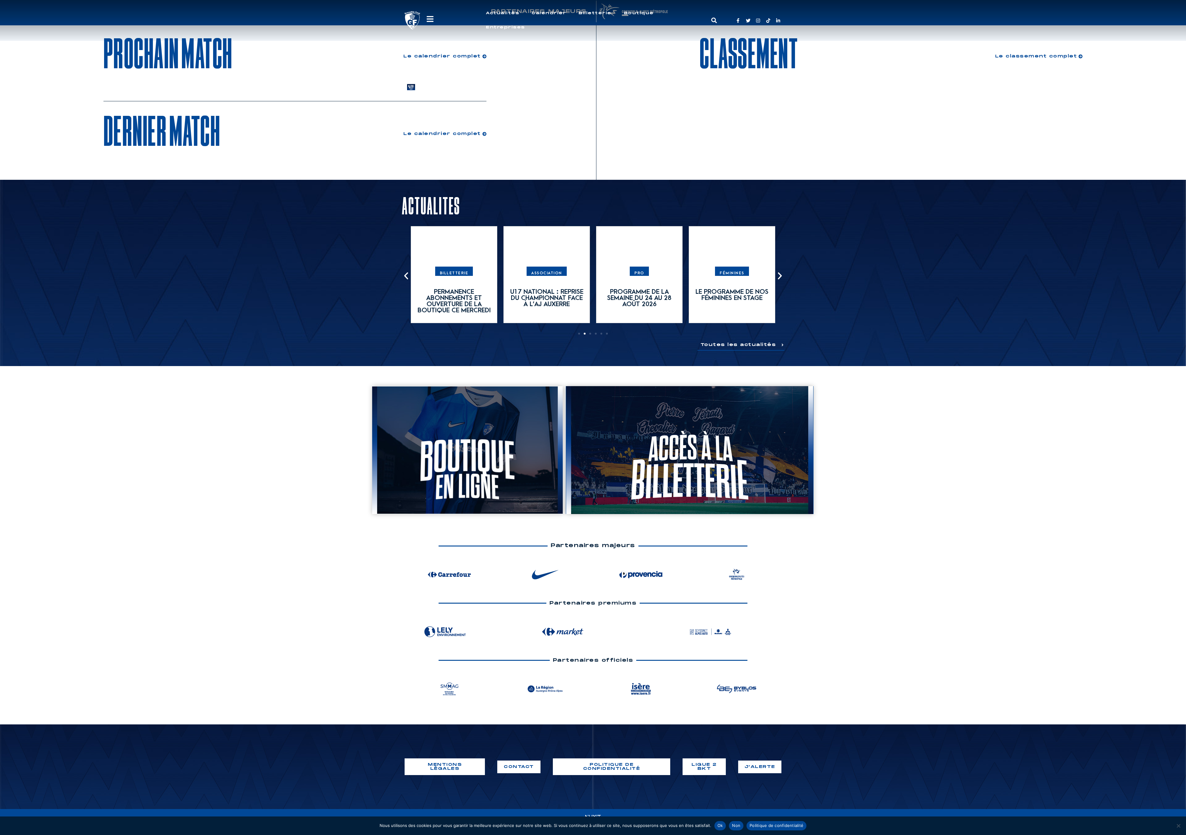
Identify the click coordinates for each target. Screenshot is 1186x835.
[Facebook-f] (738, 20)
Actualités (502, 13)
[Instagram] (758, 20)
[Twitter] (748, 20)
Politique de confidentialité (776, 825)
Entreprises (505, 27)
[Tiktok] (768, 20)
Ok (720, 825)
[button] (714, 20)
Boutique (639, 13)
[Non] (1178, 826)
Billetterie (595, 13)
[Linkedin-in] (778, 20)
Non (736, 825)
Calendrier (549, 13)
